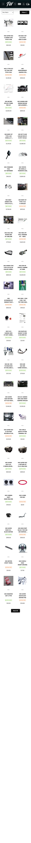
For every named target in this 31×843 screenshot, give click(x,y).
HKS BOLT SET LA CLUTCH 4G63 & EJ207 (23, 37)
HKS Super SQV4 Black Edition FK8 (22, 595)
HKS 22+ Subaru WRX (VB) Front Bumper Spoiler (22, 398)
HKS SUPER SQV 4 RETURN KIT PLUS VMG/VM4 (22, 464)
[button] (3, 4)
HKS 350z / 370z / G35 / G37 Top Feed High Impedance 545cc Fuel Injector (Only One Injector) (22, 300)
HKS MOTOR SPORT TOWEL (8, 562)
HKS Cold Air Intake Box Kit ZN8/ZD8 (8, 234)
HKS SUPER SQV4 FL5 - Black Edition (8, 530)
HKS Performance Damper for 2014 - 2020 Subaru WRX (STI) (22, 70)
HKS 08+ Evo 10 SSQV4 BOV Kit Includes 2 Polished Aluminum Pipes (8, 365)
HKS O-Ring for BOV (22, 496)
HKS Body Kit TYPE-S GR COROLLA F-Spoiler (8, 136)
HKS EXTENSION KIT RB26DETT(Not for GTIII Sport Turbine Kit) (8, 300)
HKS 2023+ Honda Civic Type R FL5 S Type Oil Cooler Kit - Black (8, 201)
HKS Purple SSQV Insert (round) (22, 562)
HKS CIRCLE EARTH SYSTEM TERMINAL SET (22, 431)
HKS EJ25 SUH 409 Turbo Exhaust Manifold (22, 365)
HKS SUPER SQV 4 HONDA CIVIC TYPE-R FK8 (8, 37)
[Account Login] (23, 4)
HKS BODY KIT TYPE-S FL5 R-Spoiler (22, 201)
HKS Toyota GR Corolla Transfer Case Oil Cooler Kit (22, 168)
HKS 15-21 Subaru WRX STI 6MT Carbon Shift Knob (8, 333)
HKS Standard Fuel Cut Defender (8, 168)
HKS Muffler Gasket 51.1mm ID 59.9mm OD (22, 333)
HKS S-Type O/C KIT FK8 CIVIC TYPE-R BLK (8, 70)
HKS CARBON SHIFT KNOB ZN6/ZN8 (8, 497)
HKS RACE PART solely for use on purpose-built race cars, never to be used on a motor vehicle (22, 530)
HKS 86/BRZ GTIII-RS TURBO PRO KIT (8, 103)
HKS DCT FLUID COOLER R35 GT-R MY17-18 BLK (22, 136)
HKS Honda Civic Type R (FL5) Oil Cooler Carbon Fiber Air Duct (9, 267)
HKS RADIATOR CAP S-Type (8, 595)
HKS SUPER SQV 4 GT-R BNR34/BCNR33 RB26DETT (8, 464)
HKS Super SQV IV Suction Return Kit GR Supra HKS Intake (8, 431)
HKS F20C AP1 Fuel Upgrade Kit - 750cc (22, 234)
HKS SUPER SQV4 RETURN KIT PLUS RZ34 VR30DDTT (8, 398)
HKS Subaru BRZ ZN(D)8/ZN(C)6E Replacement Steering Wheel (22, 103)
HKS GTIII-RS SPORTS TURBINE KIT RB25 (22, 267)
